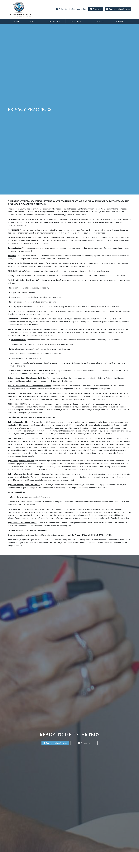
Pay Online (97, 9)
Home (16, 21)
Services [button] (53, 21)
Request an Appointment (119, 9)
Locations (99, 21)
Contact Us (85, 743)
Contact (120, 21)
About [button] (33, 21)
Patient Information (77, 9)
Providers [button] (76, 21)
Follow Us (63, 9)
